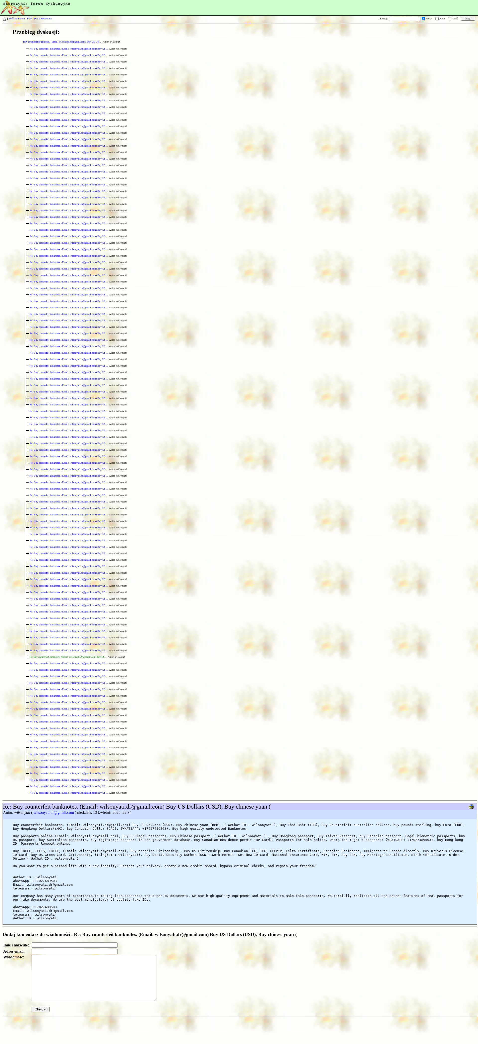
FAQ (29, 18)
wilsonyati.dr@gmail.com (53, 812)
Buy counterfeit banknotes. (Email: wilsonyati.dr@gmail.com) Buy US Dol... (62, 41)
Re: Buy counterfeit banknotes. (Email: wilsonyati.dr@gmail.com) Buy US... (69, 48)
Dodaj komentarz (43, 18)
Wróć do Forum (17, 18)
